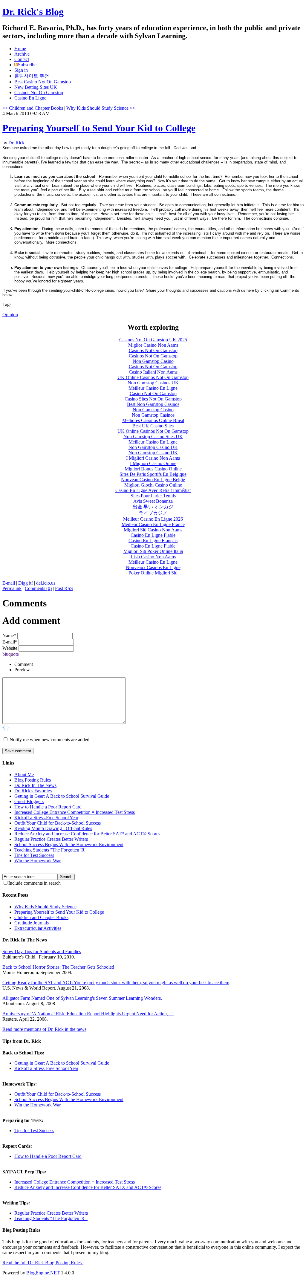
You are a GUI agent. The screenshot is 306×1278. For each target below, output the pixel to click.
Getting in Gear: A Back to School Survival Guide (61, 796)
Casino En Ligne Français (153, 540)
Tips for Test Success (34, 855)
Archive (22, 53)
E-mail (8, 583)
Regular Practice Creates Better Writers (51, 839)
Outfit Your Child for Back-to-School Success (57, 822)
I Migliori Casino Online (153, 463)
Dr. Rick (16, 142)
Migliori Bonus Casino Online (153, 468)
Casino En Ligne (30, 97)
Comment (23, 664)
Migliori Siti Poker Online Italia (153, 551)
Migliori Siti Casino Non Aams (153, 529)
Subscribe (27, 64)
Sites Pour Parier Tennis (153, 495)
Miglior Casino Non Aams (153, 345)
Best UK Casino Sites (153, 425)
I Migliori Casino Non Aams (153, 458)
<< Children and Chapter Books (32, 108)
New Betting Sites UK (35, 87)
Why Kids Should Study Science (45, 906)
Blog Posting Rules (32, 779)
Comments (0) (38, 588)
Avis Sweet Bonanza (153, 501)
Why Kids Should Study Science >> (100, 108)
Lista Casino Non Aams (153, 556)
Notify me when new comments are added (49, 739)
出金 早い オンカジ (153, 506)
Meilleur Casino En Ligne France (153, 524)
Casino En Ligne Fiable (153, 535)
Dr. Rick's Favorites (33, 790)
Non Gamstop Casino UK (153, 447)
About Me (24, 774)
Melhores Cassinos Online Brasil (153, 420)
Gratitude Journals (31, 922)
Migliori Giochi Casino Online (153, 484)
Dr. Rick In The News (35, 785)
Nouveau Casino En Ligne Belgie (153, 479)
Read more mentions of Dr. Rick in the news (44, 1029)
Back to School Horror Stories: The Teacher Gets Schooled (58, 967)
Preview (22, 669)
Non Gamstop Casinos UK (153, 382)
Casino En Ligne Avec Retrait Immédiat (153, 490)
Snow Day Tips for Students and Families (41, 951)
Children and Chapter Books (41, 917)
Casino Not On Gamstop (153, 393)
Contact (21, 59)
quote (13, 654)
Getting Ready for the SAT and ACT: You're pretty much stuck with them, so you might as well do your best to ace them (115, 982)
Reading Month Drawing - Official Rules (53, 828)
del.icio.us (45, 583)
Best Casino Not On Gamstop (42, 81)
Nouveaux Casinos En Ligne (153, 567)
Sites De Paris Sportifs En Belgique (153, 474)
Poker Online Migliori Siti (153, 572)
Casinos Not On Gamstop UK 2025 (153, 339)
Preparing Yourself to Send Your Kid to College (98, 128)
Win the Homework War (37, 860)
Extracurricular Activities (37, 928)
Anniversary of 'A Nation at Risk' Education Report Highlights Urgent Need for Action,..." (88, 1013)
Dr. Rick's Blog (33, 11)
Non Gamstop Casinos (153, 415)
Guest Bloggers (29, 801)
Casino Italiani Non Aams (153, 371)
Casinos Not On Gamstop (38, 92)
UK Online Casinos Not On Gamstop (153, 377)
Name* (9, 635)
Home (20, 48)
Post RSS (64, 588)
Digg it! (25, 583)
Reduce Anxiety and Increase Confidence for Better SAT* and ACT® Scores (87, 833)
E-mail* (9, 641)
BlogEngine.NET (43, 1272)
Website (9, 648)
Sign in (21, 70)
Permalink (12, 588)
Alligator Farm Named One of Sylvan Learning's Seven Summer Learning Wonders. (82, 998)
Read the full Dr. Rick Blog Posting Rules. (42, 1262)
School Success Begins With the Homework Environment (68, 844)
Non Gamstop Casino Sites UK (153, 436)
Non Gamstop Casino (153, 361)
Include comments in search (34, 883)
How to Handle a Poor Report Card (48, 806)
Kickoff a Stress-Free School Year (46, 817)
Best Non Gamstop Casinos (153, 404)
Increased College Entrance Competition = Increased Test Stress (74, 812)
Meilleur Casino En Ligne (153, 388)
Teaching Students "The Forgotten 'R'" (51, 849)
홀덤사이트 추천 (31, 75)
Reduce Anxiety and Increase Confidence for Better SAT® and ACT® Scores (87, 1187)
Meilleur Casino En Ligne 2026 (153, 519)
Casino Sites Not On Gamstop (153, 398)
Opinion (10, 314)
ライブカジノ (153, 513)
